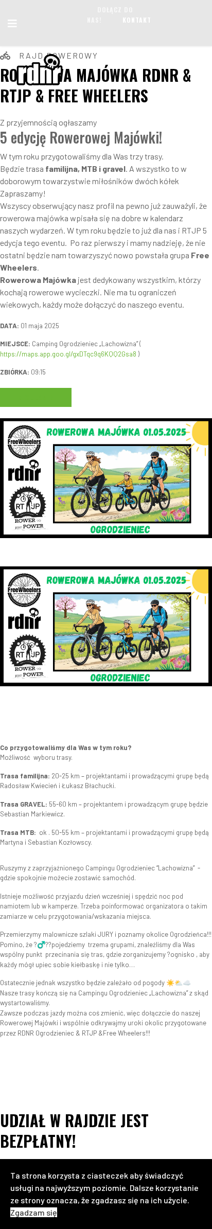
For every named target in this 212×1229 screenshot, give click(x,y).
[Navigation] (12, 23)
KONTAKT (136, 19)
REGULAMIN (36, 397)
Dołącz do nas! (110, 14)
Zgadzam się (33, 1212)
